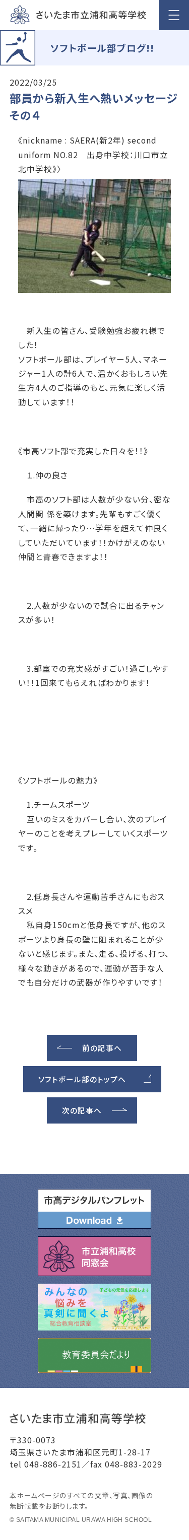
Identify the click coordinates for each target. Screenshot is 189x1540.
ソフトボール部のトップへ (82, 1079)
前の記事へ (102, 1047)
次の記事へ (82, 1110)
